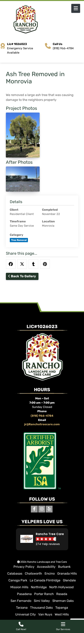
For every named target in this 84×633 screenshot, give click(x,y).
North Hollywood (61, 587)
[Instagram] (41, 509)
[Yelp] (49, 509)
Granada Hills (67, 573)
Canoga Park (17, 580)
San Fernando (21, 601)
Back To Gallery (23, 276)
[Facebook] (34, 509)
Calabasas (14, 573)
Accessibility (46, 567)
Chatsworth (33, 573)
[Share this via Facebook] (11, 264)
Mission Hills (19, 587)
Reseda (61, 594)
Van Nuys (45, 614)
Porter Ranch (44, 594)
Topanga (61, 607)
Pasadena (24, 594)
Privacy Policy (23, 567)
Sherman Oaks (63, 601)
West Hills (62, 614)
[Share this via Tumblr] (33, 264)
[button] (42, 539)
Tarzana (22, 607)
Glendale (69, 580)
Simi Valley (42, 601)
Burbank (64, 567)
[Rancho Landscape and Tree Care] (42, 19)
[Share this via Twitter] (22, 264)
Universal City (25, 614)
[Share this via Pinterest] (45, 264)
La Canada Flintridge (45, 580)
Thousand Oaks (41, 607)
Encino (50, 573)
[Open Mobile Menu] (75, 8)
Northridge (39, 587)
